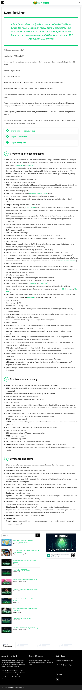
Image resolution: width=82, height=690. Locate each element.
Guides (15, 544)
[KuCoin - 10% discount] (61, 534)
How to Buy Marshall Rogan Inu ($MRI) (25, 589)
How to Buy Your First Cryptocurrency (25, 628)
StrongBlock (31, 283)
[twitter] (57, 679)
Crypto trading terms (19, 143)
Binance (39, 193)
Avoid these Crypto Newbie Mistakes (25, 579)
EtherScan (29, 165)
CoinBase (32, 193)
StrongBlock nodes (64, 289)
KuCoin (45, 193)
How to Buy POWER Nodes (21, 570)
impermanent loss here (68, 261)
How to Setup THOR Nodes (22, 618)
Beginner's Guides (17, 554)
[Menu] (2, 2)
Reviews (15, 612)
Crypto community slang (20, 137)
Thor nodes (31, 207)
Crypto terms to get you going (23, 131)
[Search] (78, 2)
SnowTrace (20, 165)
